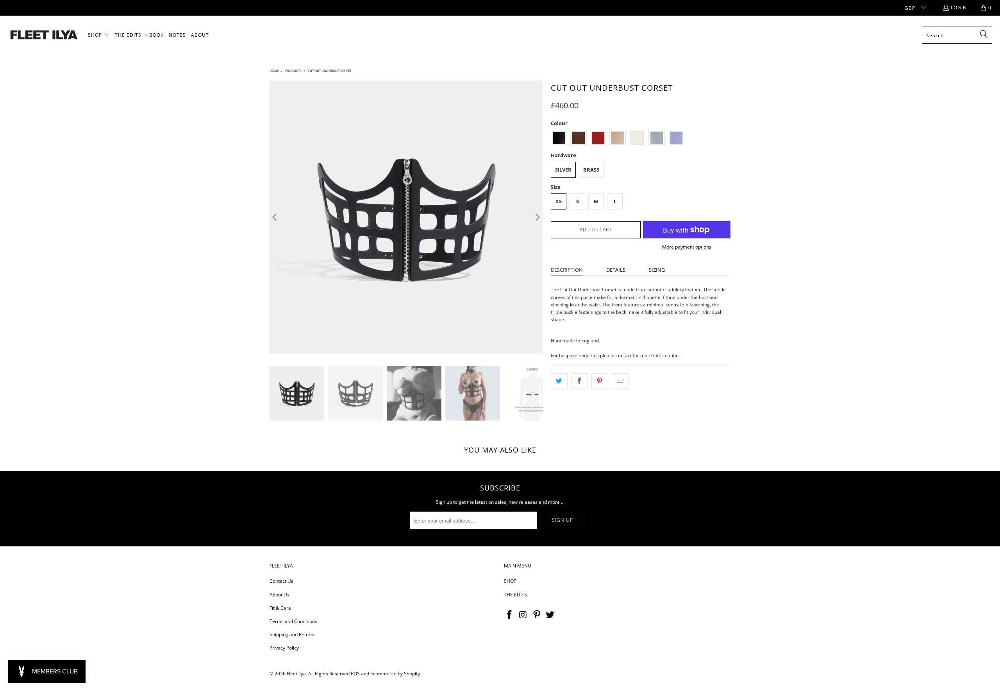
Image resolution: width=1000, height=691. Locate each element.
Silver (563, 169)
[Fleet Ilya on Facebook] (510, 614)
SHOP (510, 581)
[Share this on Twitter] (559, 380)
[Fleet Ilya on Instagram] (523, 614)
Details (615, 269)
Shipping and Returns (293, 634)
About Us (279, 594)
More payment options (686, 246)
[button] (99, 35)
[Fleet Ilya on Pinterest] (537, 614)
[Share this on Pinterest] (599, 380)
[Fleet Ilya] (44, 35)
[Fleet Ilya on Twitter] (550, 614)
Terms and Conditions (293, 621)
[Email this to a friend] (620, 380)
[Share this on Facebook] (579, 380)
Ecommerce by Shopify (395, 673)
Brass (591, 169)
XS (558, 201)
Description (567, 269)
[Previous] (275, 217)
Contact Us (281, 581)
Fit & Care (280, 608)
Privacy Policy (284, 647)
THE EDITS (515, 594)
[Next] (537, 217)
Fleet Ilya (296, 673)
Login (959, 7)
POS (355, 673)
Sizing (657, 269)
